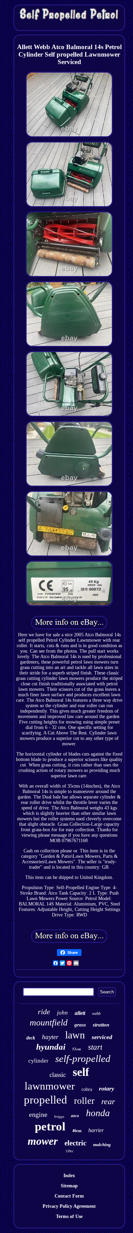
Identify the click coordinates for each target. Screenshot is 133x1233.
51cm (76, 1049)
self (81, 1072)
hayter (50, 1036)
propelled (45, 1100)
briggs (59, 1116)
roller (84, 1101)
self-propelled (82, 1058)
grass (80, 1025)
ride (44, 1011)
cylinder (38, 1060)
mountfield (49, 1023)
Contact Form (69, 1196)
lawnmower (50, 1086)
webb (96, 1013)
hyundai (50, 1046)
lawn (75, 1034)
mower (43, 1141)
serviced (102, 1037)
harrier (96, 1130)
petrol (50, 1126)
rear (108, 1101)
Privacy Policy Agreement (69, 1206)
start (95, 1047)
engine (38, 1114)
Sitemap (69, 1185)
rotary (106, 1088)
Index (69, 1175)
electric (75, 1143)
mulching (102, 1144)
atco (75, 1115)
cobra (87, 1089)
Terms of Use (69, 1216)
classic (57, 1074)
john (62, 1012)
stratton (101, 1025)
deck (30, 1037)
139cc (69, 1151)
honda (98, 1113)
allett (80, 1013)
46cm (77, 1130)
